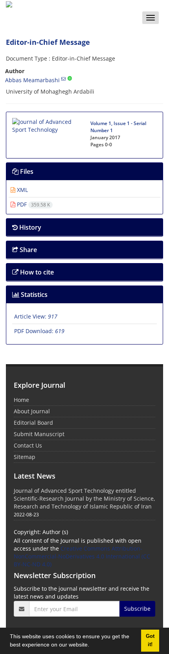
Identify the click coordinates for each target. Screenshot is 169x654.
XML (21, 189)
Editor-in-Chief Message (48, 42)
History (29, 227)
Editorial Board (33, 422)
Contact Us (28, 445)
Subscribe (137, 608)
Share (27, 249)
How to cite (36, 272)
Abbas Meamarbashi (32, 80)
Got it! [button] (150, 640)
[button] (92, 646)
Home (21, 399)
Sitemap (24, 457)
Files (25, 171)
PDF (32, 204)
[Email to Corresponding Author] (63, 78)
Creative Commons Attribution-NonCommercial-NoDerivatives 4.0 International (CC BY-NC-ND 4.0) (82, 556)
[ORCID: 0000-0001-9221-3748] (69, 78)
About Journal (32, 411)
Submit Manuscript (39, 434)
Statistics (33, 294)
